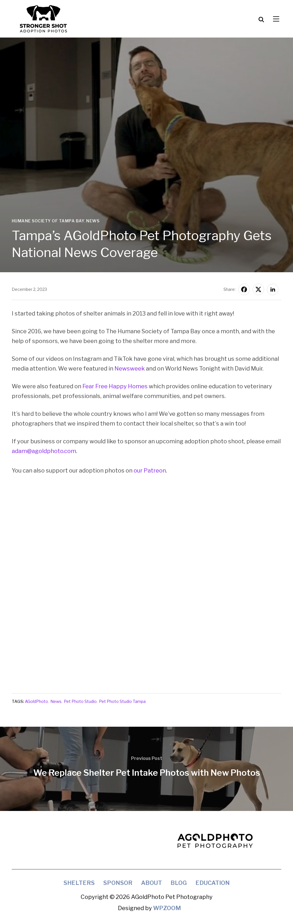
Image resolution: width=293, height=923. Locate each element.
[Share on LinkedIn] (272, 289)
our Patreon (150, 470)
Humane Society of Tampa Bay (48, 220)
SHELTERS (79, 882)
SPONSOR (117, 882)
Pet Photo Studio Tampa (122, 701)
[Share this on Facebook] (244, 289)
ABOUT (151, 882)
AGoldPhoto (36, 701)
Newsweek (129, 368)
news (92, 220)
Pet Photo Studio (80, 701)
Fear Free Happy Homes (115, 386)
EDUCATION (212, 882)
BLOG (179, 882)
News (56, 701)
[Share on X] (258, 289)
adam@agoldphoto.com (44, 451)
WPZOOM (167, 908)
